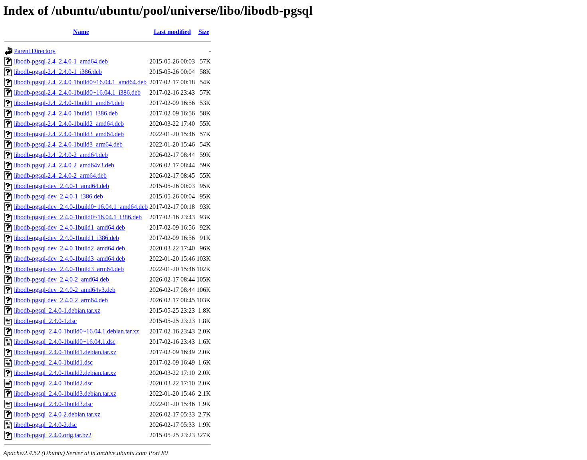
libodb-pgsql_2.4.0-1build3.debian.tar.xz (65, 393)
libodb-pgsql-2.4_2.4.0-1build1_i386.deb (66, 113)
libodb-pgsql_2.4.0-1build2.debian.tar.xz (65, 372)
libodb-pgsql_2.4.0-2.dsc (45, 424)
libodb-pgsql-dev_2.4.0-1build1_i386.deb (66, 237)
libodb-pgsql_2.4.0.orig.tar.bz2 (52, 435)
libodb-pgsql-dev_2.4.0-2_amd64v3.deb (64, 289)
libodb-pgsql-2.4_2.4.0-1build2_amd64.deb (69, 123)
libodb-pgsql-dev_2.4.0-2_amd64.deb (61, 279)
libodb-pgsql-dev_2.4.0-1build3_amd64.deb (69, 258)
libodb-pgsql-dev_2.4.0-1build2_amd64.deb (69, 248)
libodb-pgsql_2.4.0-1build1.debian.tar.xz (65, 352)
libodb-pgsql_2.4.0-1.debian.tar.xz (57, 310)
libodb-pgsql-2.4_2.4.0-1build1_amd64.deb (69, 102)
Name (81, 31)
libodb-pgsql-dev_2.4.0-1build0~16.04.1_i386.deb (78, 217)
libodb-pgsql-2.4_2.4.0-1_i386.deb (58, 71)
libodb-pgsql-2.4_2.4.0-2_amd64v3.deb (64, 165)
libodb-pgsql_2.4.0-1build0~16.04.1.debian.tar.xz (76, 331)
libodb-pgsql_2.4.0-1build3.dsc (53, 404)
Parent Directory (35, 51)
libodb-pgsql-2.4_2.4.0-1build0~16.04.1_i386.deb (77, 92)
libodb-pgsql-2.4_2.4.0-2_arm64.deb (60, 175)
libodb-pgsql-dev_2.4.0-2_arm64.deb (61, 300)
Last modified (172, 31)
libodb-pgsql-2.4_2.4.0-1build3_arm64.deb (68, 144)
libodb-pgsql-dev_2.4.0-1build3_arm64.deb (69, 269)
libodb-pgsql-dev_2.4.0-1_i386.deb (58, 196)
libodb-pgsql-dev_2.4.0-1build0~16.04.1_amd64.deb (81, 206)
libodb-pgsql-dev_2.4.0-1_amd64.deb (61, 185)
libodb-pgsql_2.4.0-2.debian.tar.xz (57, 414)
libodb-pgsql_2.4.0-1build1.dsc (53, 362)
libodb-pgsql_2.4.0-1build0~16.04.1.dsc (64, 341)
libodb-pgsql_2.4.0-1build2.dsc (53, 383)
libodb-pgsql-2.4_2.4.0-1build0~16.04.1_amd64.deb (80, 82)
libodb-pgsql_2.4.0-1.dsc (45, 320)
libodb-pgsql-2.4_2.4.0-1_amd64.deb (61, 61)
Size (203, 31)
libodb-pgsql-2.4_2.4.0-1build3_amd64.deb (69, 134)
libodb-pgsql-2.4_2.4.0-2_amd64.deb (61, 154)
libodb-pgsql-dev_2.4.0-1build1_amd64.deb (69, 227)
